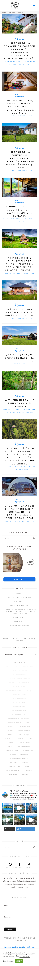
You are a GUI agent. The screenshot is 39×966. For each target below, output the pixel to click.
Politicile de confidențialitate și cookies (19, 639)
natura (30, 739)
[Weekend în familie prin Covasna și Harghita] (19, 380)
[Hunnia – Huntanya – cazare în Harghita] (19, 335)
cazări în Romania (19, 687)
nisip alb (11, 743)
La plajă (19, 629)
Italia (10, 735)
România (25, 763)
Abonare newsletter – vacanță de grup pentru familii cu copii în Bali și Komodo (20, 611)
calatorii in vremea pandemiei (19, 679)
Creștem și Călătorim (12, 947)
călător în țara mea (19, 715)
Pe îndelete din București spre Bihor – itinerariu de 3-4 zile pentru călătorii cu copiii (19, 264)
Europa (10, 727)
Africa (8, 667)
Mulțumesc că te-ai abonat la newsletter (18, 634)
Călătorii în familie (13, 61)
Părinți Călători (28, 947)
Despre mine (19, 617)
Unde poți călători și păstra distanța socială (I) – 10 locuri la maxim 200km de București (19, 512)
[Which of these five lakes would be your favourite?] (19, 808)
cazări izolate (24, 683)
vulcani (29, 771)
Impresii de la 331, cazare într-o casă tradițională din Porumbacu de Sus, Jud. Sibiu (19, 107)
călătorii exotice (19, 707)
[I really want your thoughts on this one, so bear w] (31, 808)
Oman (10, 747)
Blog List (18, 601)
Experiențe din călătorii (18, 625)
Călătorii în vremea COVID (15, 219)
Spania (27, 767)
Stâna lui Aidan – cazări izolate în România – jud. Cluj (19, 312)
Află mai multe (25, 957)
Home (4, 12)
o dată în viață (25, 743)
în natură (25, 775)
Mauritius (19, 739)
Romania (19, 38)
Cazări (27, 64)
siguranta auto (14, 767)
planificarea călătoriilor (19, 759)
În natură (10, 412)
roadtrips (13, 763)
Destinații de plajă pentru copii (19, 719)
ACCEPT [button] (19, 961)
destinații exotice (14, 723)
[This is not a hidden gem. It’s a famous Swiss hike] (31, 819)
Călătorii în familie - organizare (19, 466)
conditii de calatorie (13, 691)
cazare (11, 683)
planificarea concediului (19, 755)
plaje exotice (28, 751)
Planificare (29, 273)
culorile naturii (19, 703)
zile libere (13, 775)
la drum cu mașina (24, 735)
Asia (16, 667)
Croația (29, 691)
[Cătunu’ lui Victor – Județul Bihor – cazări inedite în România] (19, 187)
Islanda (10, 731)
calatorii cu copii (19, 675)
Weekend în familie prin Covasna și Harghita (19, 403)
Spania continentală (13, 771)
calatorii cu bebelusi (19, 671)
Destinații (19, 621)
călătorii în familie (19, 711)
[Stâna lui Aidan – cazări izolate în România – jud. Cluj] (19, 290)
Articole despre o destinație (18, 597)
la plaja (8, 739)
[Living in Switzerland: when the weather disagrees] (7, 808)
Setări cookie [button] (8, 961)
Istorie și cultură (24, 412)
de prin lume (20, 222)
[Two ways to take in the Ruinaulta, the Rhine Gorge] (7, 819)
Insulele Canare (24, 727)
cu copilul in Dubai (19, 699)
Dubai (28, 723)
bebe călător (28, 667)
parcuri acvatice (12, 751)
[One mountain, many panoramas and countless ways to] (19, 819)
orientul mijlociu (23, 747)
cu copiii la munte (19, 695)
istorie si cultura (24, 731)
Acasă (18, 593)
